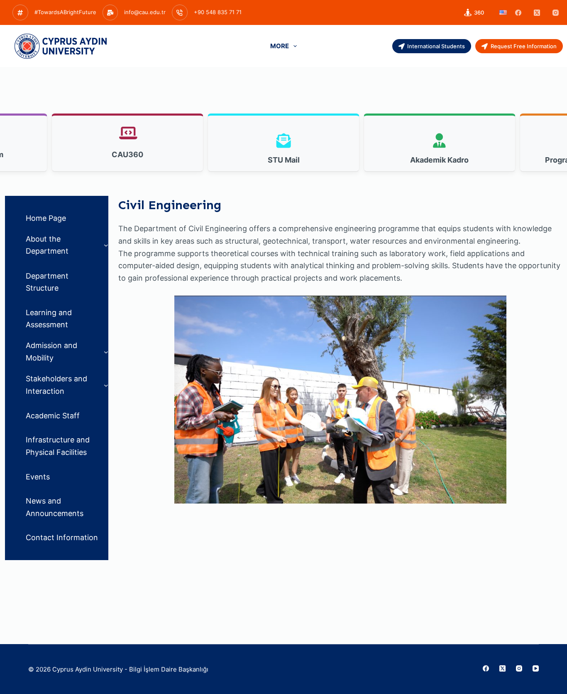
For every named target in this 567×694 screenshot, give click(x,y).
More (279, 46)
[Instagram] (555, 13)
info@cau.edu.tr (145, 12)
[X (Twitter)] (537, 13)
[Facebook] (518, 13)
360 (479, 12)
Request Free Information (524, 46)
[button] (503, 12)
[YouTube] (536, 668)
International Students (436, 46)
